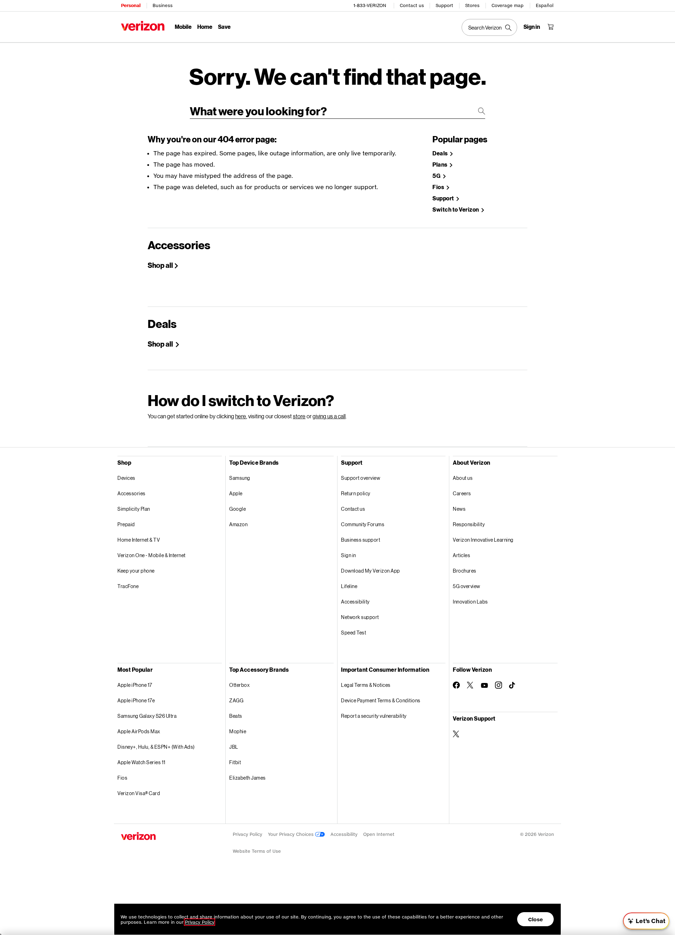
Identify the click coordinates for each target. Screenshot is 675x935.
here (240, 416)
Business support (360, 540)
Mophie (237, 731)
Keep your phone (136, 571)
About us (462, 478)
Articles (461, 555)
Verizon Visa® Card (138, 793)
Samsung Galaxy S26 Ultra (146, 716)
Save (224, 26)
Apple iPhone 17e (136, 700)
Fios (438, 187)
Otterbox (239, 685)
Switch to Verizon (456, 210)
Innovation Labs (470, 602)
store (299, 416)
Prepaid (126, 524)
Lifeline (349, 586)
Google (237, 509)
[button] (662, 898)
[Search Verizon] (489, 27)
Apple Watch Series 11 (141, 762)
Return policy (356, 493)
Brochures (464, 571)
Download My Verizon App (370, 571)
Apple (236, 493)
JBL (233, 747)
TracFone (128, 586)
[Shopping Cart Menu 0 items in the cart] (550, 26)
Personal (130, 5)
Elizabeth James (247, 778)
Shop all (160, 265)
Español (544, 5)
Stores (472, 5)
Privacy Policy (247, 834)
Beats (235, 716)
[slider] (646, 921)
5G (437, 176)
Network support (360, 617)
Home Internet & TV (138, 540)
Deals (440, 153)
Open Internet (378, 834)
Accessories (131, 493)
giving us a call (329, 416)
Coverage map (507, 5)
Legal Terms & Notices (366, 685)
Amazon (238, 524)
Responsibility (469, 524)
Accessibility (355, 602)
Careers (462, 493)
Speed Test (353, 633)
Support (444, 5)
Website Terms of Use (257, 851)
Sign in (348, 555)
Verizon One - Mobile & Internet (151, 555)
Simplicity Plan (133, 509)
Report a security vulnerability (374, 716)
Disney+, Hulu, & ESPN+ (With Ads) (156, 747)
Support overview (360, 478)
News (459, 509)
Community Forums (362, 524)
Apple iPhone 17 (134, 685)
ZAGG (236, 700)
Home (204, 26)
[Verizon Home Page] (143, 26)
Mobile (183, 26)
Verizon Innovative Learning (483, 540)
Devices (126, 478)
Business (163, 5)
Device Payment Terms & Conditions (380, 700)
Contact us (412, 5)
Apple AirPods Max (138, 731)
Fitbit (235, 762)
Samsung (239, 478)
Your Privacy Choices (291, 834)
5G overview (466, 586)
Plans (440, 165)
